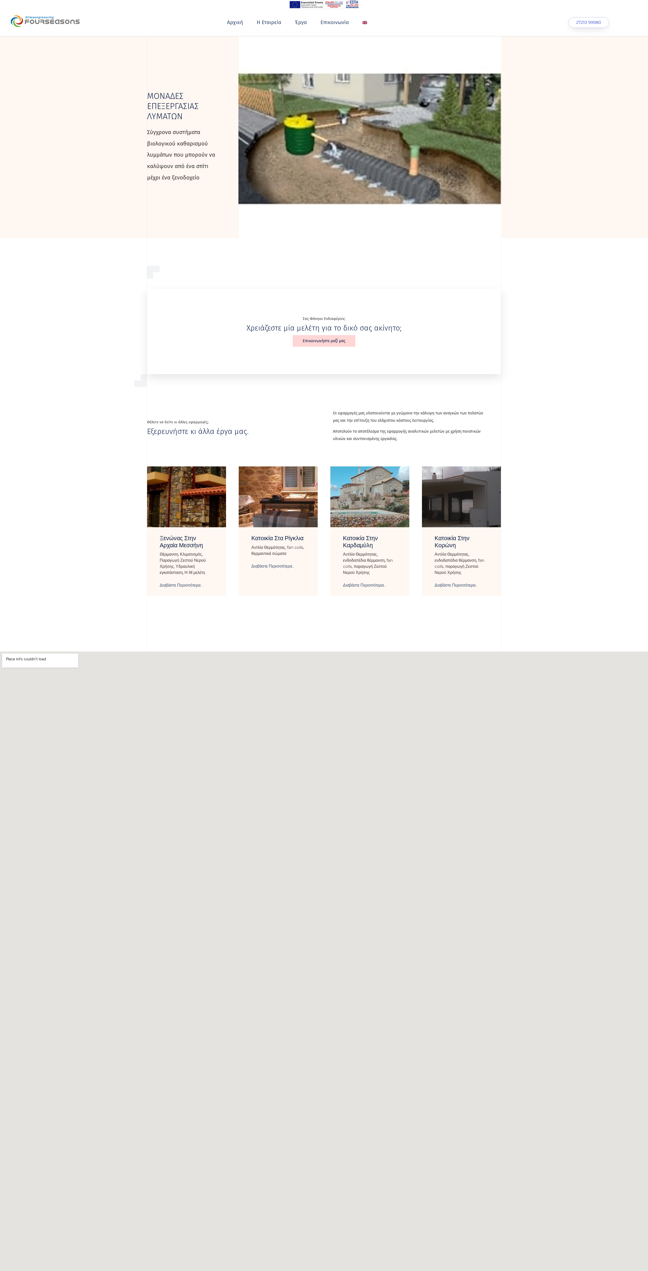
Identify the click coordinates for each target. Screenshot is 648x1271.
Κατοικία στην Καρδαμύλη (360, 542)
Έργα (301, 22)
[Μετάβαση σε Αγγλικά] (365, 22)
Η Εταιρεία (269, 22)
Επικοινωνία (334, 22)
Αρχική (235, 22)
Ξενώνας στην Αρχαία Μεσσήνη (181, 542)
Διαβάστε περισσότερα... (181, 585)
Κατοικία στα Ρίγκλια (277, 538)
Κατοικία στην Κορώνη (452, 542)
